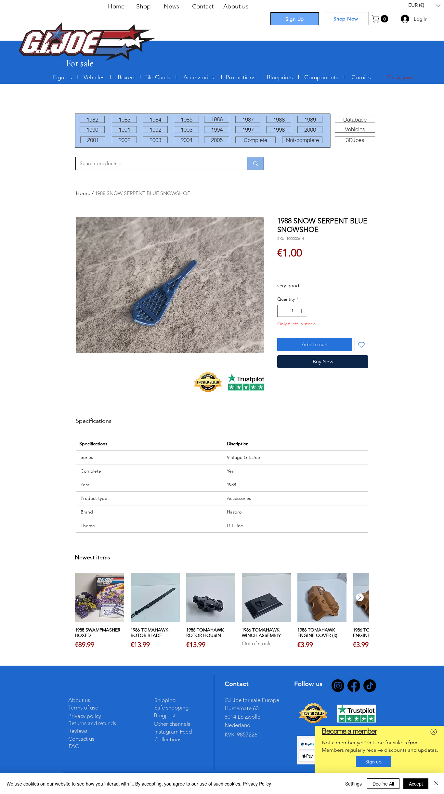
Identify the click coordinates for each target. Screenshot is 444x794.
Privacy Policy (257, 783)
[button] (433, 732)
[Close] (436, 783)
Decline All (383, 783)
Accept (416, 783)
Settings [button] (353, 783)
